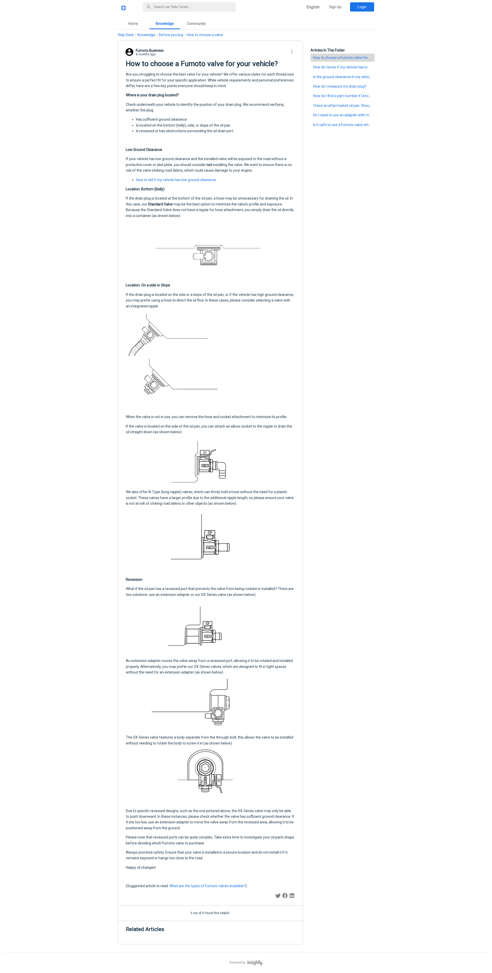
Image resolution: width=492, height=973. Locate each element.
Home (133, 24)
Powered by (237, 962)
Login (362, 7)
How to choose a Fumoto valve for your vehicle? (344, 58)
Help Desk (126, 35)
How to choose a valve (205, 35)
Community (196, 24)
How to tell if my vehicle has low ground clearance (176, 180)
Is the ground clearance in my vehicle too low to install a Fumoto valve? (344, 77)
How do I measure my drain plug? (339, 86)
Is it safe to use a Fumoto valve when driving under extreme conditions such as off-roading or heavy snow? (344, 125)
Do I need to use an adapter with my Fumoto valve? (344, 115)
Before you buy (171, 35)
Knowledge (165, 24)
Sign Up (335, 7)
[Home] (123, 10)
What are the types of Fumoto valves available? (207, 886)
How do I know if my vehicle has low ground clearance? (344, 67)
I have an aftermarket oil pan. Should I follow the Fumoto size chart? (344, 105)
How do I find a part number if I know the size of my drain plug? (344, 96)
